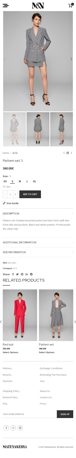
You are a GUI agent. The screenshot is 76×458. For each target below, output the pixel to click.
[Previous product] (64, 153)
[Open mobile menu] (6, 5)
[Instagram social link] (13, 428)
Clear (8, 186)
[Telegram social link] (31, 274)
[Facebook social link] (13, 274)
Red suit (8, 344)
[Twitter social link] (17, 274)
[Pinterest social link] (22, 274)
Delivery (7, 368)
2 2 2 (14, 153)
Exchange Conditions (51, 368)
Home (6, 153)
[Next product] (71, 153)
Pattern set (46, 344)
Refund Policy (10, 397)
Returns (7, 374)
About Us (45, 391)
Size (5, 176)
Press (43, 403)
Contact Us (46, 397)
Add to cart (30, 194)
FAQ (5, 403)
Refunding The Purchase (53, 374)
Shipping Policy (11, 391)
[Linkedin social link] (27, 274)
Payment (7, 381)
